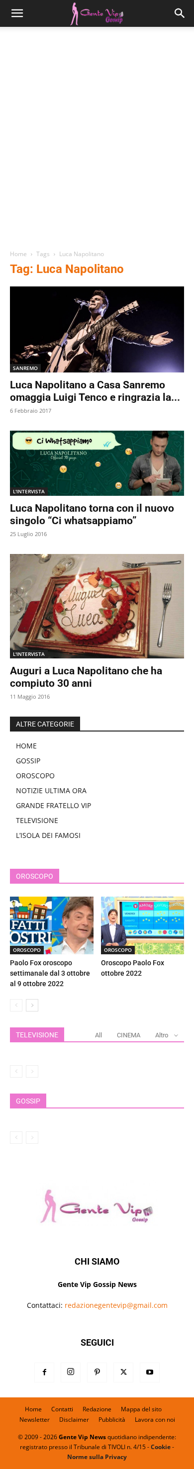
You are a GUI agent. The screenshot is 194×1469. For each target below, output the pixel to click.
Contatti (62, 1409)
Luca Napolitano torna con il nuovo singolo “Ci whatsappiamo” (92, 514)
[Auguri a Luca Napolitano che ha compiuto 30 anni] (97, 606)
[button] (17, 13)
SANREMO (25, 368)
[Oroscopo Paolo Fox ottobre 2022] (143, 925)
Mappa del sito (141, 1409)
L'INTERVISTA (29, 491)
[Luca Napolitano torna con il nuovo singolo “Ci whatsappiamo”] (97, 463)
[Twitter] (123, 1372)
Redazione (97, 1409)
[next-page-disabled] (32, 1071)
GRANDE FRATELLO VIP (53, 805)
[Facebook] (44, 1372)
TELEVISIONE (37, 820)
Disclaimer (74, 1419)
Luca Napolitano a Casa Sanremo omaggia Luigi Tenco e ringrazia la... (95, 391)
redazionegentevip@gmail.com (116, 1305)
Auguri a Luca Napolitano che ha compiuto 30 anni (86, 677)
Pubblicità (111, 1419)
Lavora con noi (155, 1419)
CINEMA (128, 1035)
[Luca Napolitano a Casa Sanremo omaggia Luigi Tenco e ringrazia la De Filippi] (97, 329)
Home (18, 254)
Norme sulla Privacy (97, 1457)
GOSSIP (28, 760)
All (98, 1035)
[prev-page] (16, 1005)
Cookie (161, 1447)
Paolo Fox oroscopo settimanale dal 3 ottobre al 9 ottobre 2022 (50, 973)
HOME (26, 745)
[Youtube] (150, 1372)
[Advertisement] (97, 142)
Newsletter (34, 1419)
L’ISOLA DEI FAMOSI (48, 835)
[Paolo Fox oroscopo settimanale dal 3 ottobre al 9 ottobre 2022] (52, 925)
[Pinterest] (97, 1372)
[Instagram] (71, 1372)
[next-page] (32, 1005)
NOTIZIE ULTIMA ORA (51, 790)
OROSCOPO (35, 775)
